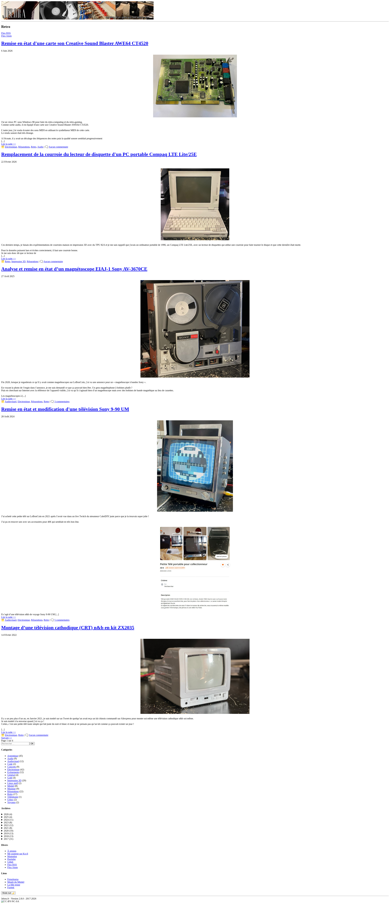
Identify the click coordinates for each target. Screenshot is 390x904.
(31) (8, 839)
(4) (8, 814)
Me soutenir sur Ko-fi (17, 853)
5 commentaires (61, 620)
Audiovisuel (10, 401)
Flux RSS (6, 33)
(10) (8, 830)
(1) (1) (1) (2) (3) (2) (7, 830)
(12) (8, 825)
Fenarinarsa (12, 879)
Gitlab (10, 862)
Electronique (11, 147)
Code (9, 764)
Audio (40, 147)
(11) (8, 819)
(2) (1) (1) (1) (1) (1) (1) (8, 822)
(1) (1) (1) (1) (6, 814)
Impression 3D (18, 261)
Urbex (10, 799)
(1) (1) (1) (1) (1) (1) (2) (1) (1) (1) (8, 819)
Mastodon (12, 856)
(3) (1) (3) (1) (8, 828)
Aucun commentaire (58, 147)
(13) (8, 833)
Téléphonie (12, 797)
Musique (11, 788)
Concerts (11, 766)
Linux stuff (12, 783)
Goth (9, 777)
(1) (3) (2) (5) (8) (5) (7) (8, 839)
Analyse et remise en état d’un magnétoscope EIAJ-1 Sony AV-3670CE (74, 269)
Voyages (11, 802)
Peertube (11, 859)
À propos (11, 851)
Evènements (13, 772)
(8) (8, 822)
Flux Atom (6, 36)
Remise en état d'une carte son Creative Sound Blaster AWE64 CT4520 (74, 43)
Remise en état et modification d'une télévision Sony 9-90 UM (65, 409)
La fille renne (13, 884)
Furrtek (10, 887)
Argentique (12, 756)
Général (11, 775)
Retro (33, 147)
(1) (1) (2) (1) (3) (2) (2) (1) (7, 833)
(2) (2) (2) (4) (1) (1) (8, 825)
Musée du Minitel (15, 882)
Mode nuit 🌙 (8, 893)
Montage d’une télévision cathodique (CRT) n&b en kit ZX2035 (67, 627)
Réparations (24, 147)
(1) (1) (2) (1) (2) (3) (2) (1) (8, 836)
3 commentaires (61, 401)
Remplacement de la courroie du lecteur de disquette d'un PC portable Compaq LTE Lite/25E (99, 154)
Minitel (10, 786)
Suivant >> (6, 738)
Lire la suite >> (8, 144)
